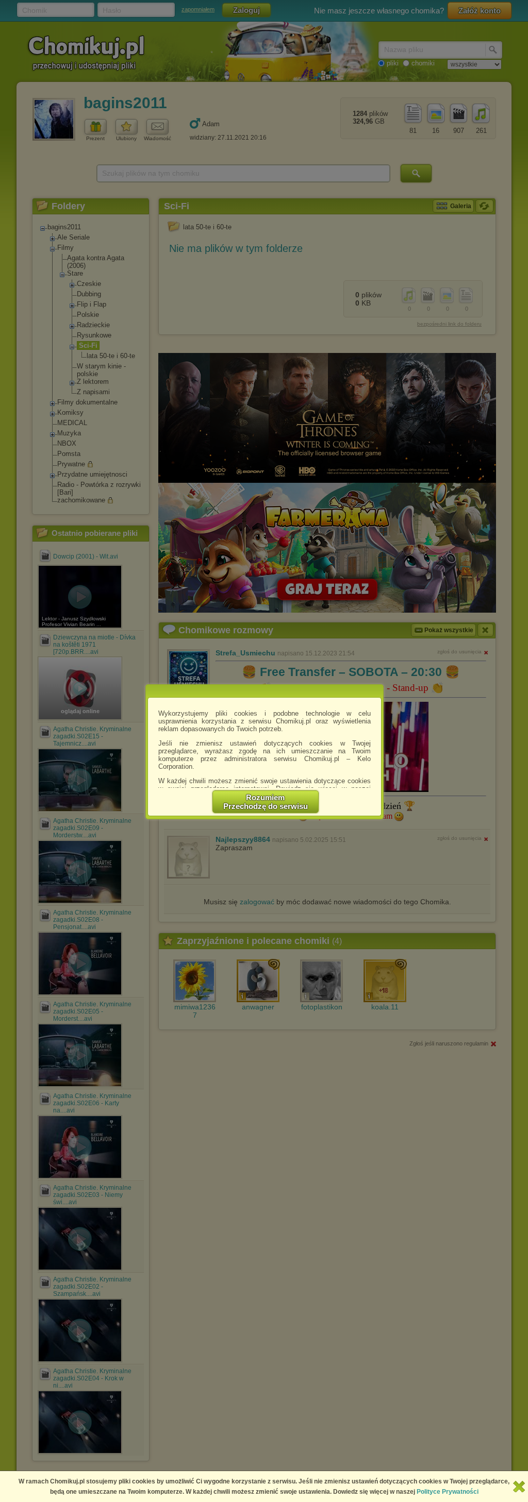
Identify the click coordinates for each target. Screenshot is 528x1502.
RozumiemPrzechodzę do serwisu (265, 802)
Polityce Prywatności (447, 1491)
